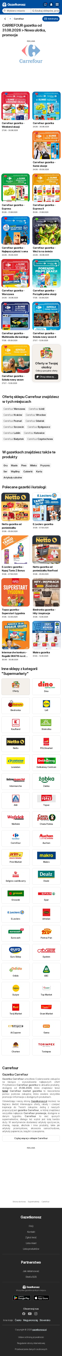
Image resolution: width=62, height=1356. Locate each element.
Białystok (13, 438)
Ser (5, 471)
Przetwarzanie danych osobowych (31, 1349)
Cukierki (28, 471)
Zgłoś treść (31, 1237)
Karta (39, 471)
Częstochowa (40, 438)
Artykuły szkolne (12, 477)
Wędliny (15, 471)
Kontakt (31, 1231)
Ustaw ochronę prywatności (31, 1337)
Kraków (12, 414)
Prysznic (45, 465)
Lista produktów (31, 1248)
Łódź (37, 408)
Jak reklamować (31, 1271)
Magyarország (30, 1320)
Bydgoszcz (39, 426)
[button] (51, 4)
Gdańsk (35, 420)
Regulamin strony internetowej (31, 1343)
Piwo (23, 465)
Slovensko (44, 1320)
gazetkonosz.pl (39, 1329)
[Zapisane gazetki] (45, 4)
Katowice (34, 432)
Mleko (33, 465)
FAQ (31, 1226)
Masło (14, 465)
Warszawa (14, 408)
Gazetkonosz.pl (39, 1101)
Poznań (12, 420)
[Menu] (57, 4)
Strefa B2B (31, 1276)
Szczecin (13, 426)
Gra (5, 465)
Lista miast (31, 1243)
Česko (18, 1320)
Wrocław (36, 414)
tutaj (5, 1090)
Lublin (11, 432)
